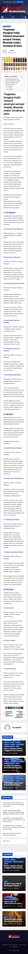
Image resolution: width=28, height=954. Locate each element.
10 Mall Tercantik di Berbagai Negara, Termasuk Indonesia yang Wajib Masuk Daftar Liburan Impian (13, 812)
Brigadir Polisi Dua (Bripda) (13, 448)
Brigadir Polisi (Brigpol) (12, 519)
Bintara (9, 414)
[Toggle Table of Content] (21, 76)
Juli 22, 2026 (9, 870)
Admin (12, 50)
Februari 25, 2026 (10, 906)
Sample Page (16, 950)
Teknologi (12, 744)
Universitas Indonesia (9, 746)
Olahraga (18, 742)
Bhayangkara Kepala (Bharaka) (14, 283)
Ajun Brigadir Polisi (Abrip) (13, 374)
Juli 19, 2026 (9, 888)
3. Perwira (10, 89)
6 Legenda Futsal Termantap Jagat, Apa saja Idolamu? (19, 714)
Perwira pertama (10, 668)
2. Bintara (10, 87)
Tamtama (10, 212)
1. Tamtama (10, 86)
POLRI (5, 158)
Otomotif (6, 744)
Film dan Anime (7, 740)
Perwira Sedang (10, 640)
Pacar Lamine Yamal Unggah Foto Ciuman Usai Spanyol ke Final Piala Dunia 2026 (13, 804)
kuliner (12, 742)
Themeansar (15, 946)
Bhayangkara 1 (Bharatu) (12, 257)
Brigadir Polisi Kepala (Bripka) (14, 552)
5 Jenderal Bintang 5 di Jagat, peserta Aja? (9, 714)
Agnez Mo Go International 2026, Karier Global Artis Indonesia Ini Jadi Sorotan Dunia (14, 819)
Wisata (17, 746)
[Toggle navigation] (13, 17)
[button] (22, 17)
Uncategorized (6, 26)
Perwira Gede (9, 608)
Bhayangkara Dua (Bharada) (14, 229)
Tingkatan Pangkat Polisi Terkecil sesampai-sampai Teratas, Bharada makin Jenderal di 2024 (12, 81)
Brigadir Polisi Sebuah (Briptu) (14, 478)
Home (10, 950)
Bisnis (10, 897)
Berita (5, 881)
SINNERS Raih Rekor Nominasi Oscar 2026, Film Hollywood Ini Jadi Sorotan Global (14, 827)
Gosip (18, 740)
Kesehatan (6, 742)
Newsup (24, 944)
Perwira (10, 589)
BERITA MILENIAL (9, 124)
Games (14, 740)
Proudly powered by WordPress (10, 944)
